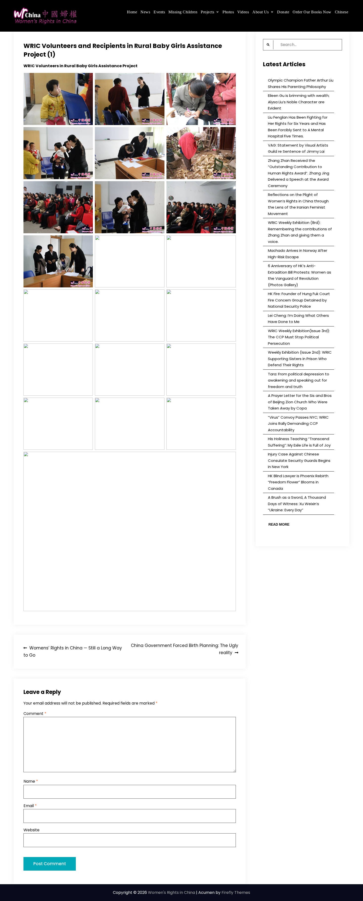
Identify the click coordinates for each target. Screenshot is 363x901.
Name (30, 781)
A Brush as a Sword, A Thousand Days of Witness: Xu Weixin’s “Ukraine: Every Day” (297, 504)
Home (132, 12)
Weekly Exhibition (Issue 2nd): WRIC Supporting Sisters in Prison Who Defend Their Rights (300, 358)
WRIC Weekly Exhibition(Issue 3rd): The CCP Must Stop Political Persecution (299, 337)
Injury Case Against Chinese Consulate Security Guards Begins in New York (299, 460)
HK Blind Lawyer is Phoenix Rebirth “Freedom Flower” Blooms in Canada (298, 482)
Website (31, 830)
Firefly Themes (236, 892)
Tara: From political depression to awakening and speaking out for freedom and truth (298, 380)
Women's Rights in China (171, 892)
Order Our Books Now (312, 12)
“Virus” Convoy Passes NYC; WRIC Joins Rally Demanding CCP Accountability (298, 423)
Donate (283, 12)
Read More (278, 524)
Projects (207, 12)
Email (30, 806)
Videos (243, 12)
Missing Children (182, 12)
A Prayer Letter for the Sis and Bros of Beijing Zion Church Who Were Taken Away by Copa (300, 402)
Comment (34, 713)
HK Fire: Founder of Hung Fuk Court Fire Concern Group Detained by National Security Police (299, 300)
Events (159, 12)
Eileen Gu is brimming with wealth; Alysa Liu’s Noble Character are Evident (298, 102)
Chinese (341, 12)
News (145, 12)
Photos (228, 12)
